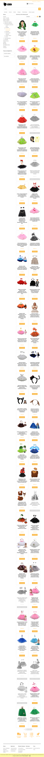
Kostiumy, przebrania (8, 23)
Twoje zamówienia (14, 748)
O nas (34, 749)
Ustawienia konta (13, 749)
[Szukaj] (39, 9)
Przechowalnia (13, 750)
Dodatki (4, 42)
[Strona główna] (7, 4)
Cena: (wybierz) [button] (6, 56)
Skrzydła (7, 27)
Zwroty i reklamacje (6, 748)
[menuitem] (5, 12)
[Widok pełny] (40, 17)
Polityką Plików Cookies (25, 754)
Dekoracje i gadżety (8, 22)
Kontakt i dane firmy (36, 748)
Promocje (5, 47)
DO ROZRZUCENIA (6, 44)
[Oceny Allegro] (32, 735)
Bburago (4, 43)
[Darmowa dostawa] (19, 735)
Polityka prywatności (29, 748)
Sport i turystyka (6, 18)
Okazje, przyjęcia (6, 20)
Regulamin (5, 749)
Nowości (4, 46)
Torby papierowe (8, 38)
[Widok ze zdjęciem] (37, 17)
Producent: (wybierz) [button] (7, 53)
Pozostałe (7, 31)
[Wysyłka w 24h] (38, 735)
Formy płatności (20, 748)
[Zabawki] (25, 735)
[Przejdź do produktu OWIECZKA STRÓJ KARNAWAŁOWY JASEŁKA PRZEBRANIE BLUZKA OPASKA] (35, 260)
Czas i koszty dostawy (21, 749)
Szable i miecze (8, 35)
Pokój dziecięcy (6, 40)
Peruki (7, 36)
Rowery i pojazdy (6, 19)
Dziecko (4, 16)
